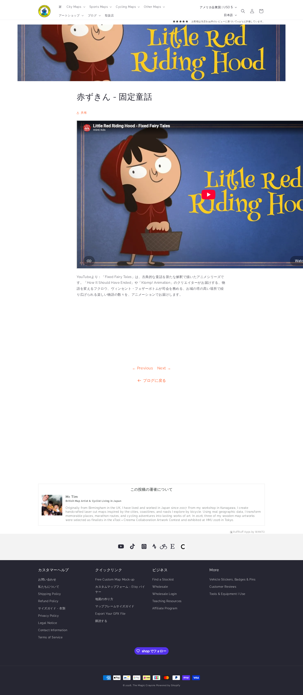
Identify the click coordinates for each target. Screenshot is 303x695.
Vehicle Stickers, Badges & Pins (232, 579)
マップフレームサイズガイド (114, 606)
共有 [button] (84, 112)
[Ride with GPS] (163, 546)
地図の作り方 (104, 599)
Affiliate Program (164, 608)
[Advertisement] (151, 330)
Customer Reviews (222, 586)
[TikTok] (132, 546)
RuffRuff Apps (242, 531)
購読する (101, 621)
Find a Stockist (163, 579)
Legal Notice (47, 623)
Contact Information (52, 630)
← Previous (142, 368)
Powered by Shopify (168, 685)
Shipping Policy (49, 594)
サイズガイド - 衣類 (52, 608)
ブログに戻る (154, 380)
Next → (164, 368)
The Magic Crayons (144, 685)
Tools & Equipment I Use (227, 594)
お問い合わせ (47, 579)
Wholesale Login (164, 594)
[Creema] (183, 546)
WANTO (260, 531)
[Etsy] (172, 546)
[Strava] (154, 546)
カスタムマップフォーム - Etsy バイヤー (120, 589)
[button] (75, 6)
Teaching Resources (167, 601)
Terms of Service (50, 637)
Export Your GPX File (110, 613)
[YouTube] (121, 546)
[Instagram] (144, 546)
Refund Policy (48, 601)
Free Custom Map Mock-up (115, 579)
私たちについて (48, 586)
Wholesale (160, 586)
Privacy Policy (48, 615)
